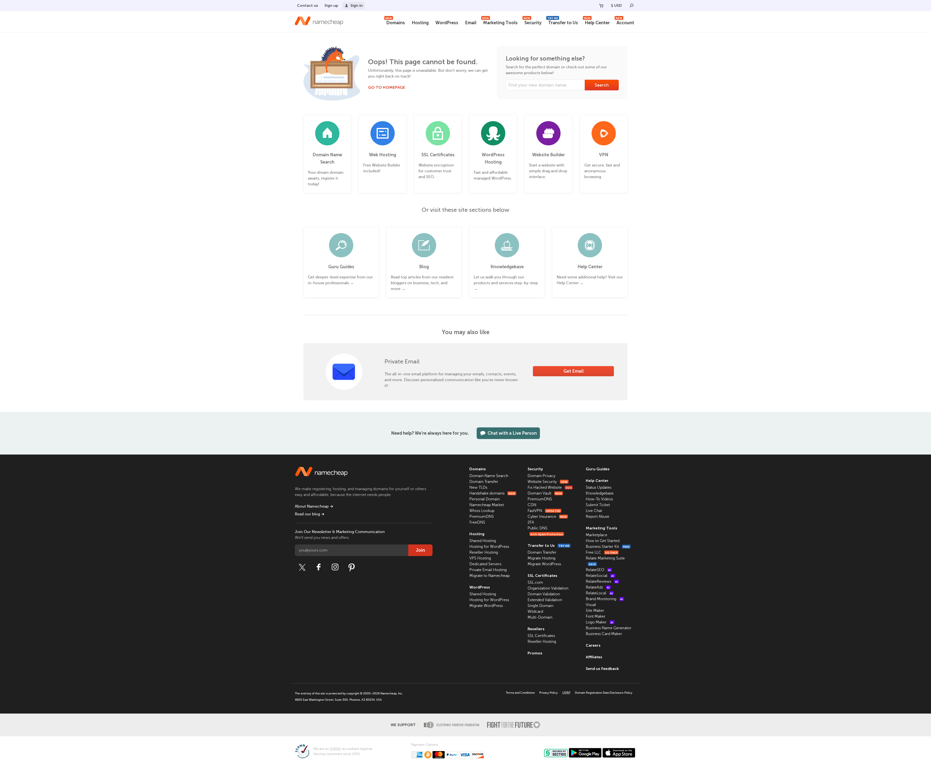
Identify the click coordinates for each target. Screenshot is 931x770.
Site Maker (595, 610)
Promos (535, 653)
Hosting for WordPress (489, 546)
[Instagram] (335, 567)
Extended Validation (545, 600)
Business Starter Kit (608, 546)
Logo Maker (599, 622)
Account (625, 22)
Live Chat (594, 511)
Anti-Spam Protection (546, 534)
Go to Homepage (386, 87)
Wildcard (535, 611)
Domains (395, 22)
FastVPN (544, 511)
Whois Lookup (481, 511)
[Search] (631, 5)
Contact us (307, 5)
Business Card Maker (604, 634)
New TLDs (478, 487)
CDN (532, 505)
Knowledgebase (600, 493)
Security (532, 22)
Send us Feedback (602, 668)
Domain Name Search (488, 476)
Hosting (420, 22)
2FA (531, 522)
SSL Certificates (542, 575)
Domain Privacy (541, 476)
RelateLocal (599, 593)
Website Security (548, 481)
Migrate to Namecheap (489, 576)
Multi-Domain (540, 617)
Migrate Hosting (541, 558)
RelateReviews (602, 581)
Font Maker (595, 616)
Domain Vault (545, 493)
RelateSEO (598, 570)
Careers (593, 645)
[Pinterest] (351, 567)
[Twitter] (302, 567)
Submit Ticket (598, 505)
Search (602, 85)
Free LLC (602, 552)
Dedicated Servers (485, 564)
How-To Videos (599, 499)
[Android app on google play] (585, 753)
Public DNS (537, 528)
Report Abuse (597, 516)
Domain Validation (544, 594)
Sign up (331, 5)
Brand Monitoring (604, 599)
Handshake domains (492, 493)
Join (420, 550)
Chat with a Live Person (512, 433)
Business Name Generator (608, 628)
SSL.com (535, 582)
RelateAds (598, 587)
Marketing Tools (500, 22)
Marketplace (596, 535)
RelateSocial (600, 576)
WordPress (446, 22)
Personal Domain (484, 499)
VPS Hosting (480, 558)
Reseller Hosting (483, 552)
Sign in (356, 5)
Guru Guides (598, 469)
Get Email (573, 371)
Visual (591, 605)
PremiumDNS (481, 516)
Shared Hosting (482, 541)
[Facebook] (318, 567)
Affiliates (594, 657)
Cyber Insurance (547, 516)
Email (470, 22)
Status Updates (598, 487)
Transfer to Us (562, 22)
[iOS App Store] (618, 753)
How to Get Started (602, 541)
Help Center (597, 22)
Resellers (536, 629)
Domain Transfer (483, 481)
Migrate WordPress (486, 606)
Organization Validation (548, 588)
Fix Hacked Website (550, 487)
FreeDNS (477, 522)
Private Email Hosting (488, 570)
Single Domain (540, 606)
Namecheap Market (486, 505)
